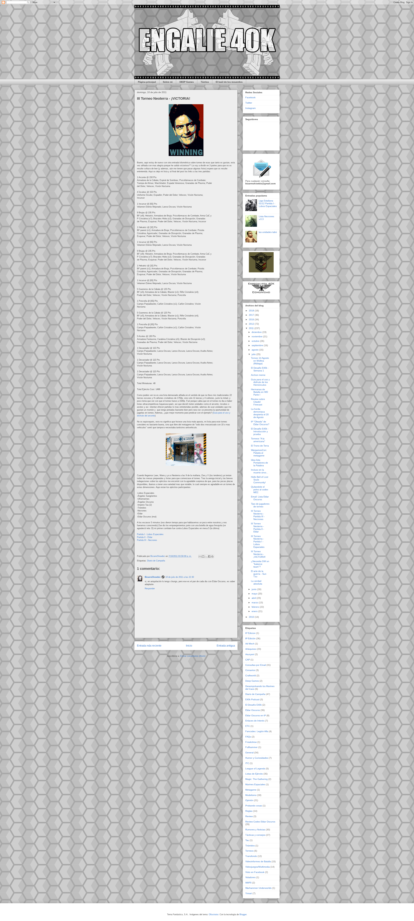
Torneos (249, 850)
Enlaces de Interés (254, 720)
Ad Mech (249, 643)
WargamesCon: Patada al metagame (259, 453)
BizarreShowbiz (153, 577)
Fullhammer (251, 747)
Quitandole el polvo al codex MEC (259, 490)
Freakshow (251, 742)
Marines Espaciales (255, 784)
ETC (247, 726)
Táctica (205, 82)
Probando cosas (253, 805)
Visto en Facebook (254, 872)
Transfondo (251, 856)
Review (249, 816)
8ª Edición (250, 638)
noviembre (257, 336)
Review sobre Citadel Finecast (258, 402)
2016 (252, 319)
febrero (256, 607)
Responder (150, 588)
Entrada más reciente (149, 645)
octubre (256, 341)
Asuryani (249, 654)
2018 (252, 310)
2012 (252, 324)
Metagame (250, 789)
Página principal (147, 82)
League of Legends (255, 768)
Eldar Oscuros (252, 710)
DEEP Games (187, 82)
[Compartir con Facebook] (209, 556)
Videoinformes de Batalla (258, 861)
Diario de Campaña (156, 560)
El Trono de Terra (260, 445)
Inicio (189, 645)
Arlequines (250, 649)
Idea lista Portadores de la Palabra (259, 463)
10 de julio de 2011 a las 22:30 (179, 577)
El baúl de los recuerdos (229, 82)
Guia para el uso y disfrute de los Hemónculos (260, 382)
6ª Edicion (250, 633)
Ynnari (248, 893)
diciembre (257, 332)
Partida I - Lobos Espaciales (150, 534)
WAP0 (248, 882)
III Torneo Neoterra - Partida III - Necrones (258, 515)
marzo (255, 602)
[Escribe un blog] (203, 556)
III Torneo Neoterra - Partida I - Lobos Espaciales (257, 541)
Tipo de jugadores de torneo (260, 505)
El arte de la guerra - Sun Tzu (258, 574)
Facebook (250, 97)
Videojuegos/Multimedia (257, 866)
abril (254, 598)
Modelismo (250, 795)
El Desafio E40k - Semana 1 (260, 369)
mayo (255, 593)
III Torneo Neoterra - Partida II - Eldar (257, 527)
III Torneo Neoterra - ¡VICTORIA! (258, 554)
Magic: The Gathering (256, 779)
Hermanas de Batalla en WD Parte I (259, 392)
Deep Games (252, 681)
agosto (255, 349)
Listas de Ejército (254, 773)
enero (255, 611)
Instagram (250, 108)
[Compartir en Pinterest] (212, 556)
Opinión (249, 800)
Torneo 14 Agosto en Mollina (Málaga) (260, 361)
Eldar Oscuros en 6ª (255, 715)
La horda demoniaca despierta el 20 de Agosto (260, 413)
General (249, 752)
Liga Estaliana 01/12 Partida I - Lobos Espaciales (268, 203)
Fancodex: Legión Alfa (256, 731)
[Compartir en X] (206, 556)
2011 (251, 328)
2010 (252, 617)
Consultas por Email (255, 665)
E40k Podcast (252, 699)
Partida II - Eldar (145, 537)
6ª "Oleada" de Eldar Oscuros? (260, 423)
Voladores (250, 877)
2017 (252, 315)
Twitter (248, 102)
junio (254, 589)
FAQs (248, 736)
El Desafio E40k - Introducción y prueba (260, 431)
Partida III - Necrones (147, 540)
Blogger (243, 914)
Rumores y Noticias (255, 829)
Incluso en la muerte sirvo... (259, 471)
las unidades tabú (268, 232)
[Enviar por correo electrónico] (200, 556)
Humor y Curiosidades (256, 758)
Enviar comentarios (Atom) (192, 656)
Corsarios (250, 670)
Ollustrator (213, 914)
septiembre (258, 345)
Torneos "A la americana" (258, 440)
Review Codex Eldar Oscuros (260, 821)
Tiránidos (250, 845)
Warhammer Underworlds (258, 888)
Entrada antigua (226, 645)
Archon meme (258, 375)
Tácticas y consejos (255, 835)
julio (254, 354)
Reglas (248, 811)
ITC (247, 763)
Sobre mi (168, 82)
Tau (247, 840)
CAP (247, 659)
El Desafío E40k (253, 704)
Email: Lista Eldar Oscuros (260, 498)
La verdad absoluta (256, 582)
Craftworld (250, 675)
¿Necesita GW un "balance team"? (260, 564)
